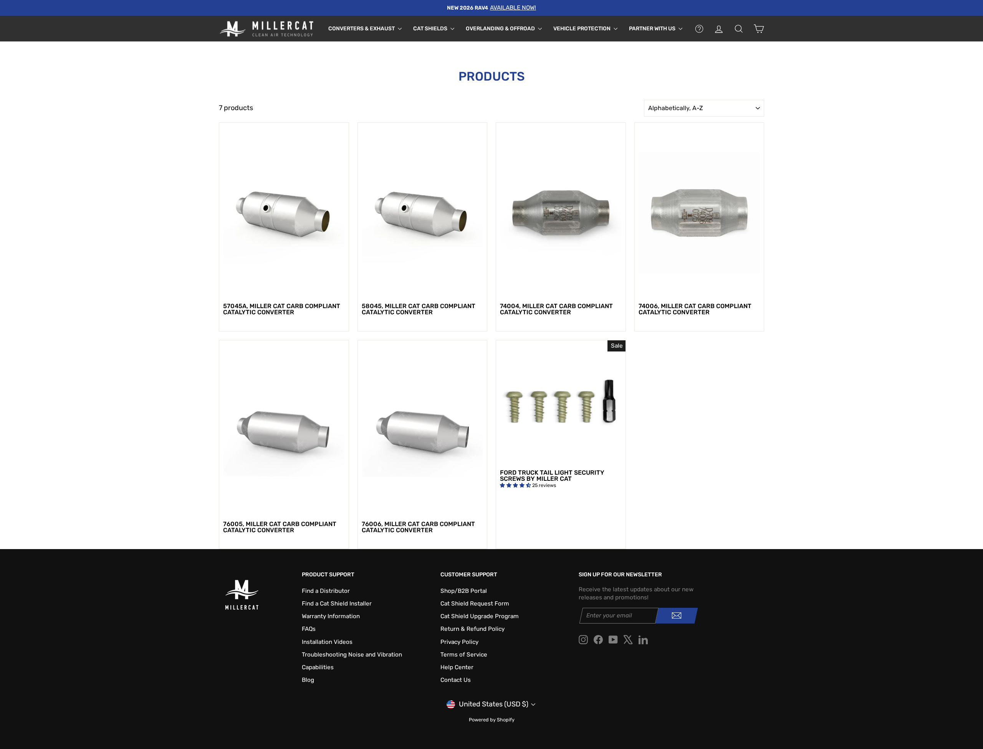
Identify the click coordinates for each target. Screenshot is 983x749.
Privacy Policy (459, 641)
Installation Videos (327, 641)
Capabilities (318, 667)
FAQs (309, 628)
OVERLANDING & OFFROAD (501, 28)
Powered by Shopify (492, 720)
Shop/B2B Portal (463, 590)
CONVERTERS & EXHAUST (362, 28)
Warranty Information (331, 616)
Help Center (456, 667)
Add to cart (284, 290)
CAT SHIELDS (430, 28)
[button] (516, 485)
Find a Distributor (326, 590)
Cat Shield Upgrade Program (479, 616)
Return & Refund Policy (472, 628)
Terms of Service (463, 654)
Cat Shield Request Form (474, 603)
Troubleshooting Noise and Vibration (352, 654)
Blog (308, 679)
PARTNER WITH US (653, 28)
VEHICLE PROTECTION (582, 28)
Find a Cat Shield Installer (337, 603)
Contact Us (455, 679)
